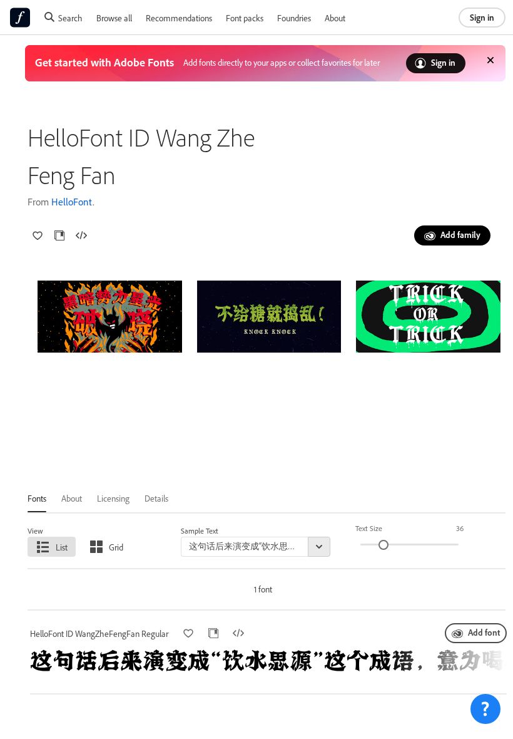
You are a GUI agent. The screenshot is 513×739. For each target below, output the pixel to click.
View (35, 530)
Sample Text (199, 530)
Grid (116, 547)
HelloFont (72, 201)
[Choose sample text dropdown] (319, 547)
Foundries (294, 18)
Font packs (244, 18)
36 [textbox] (460, 528)
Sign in (482, 17)
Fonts (37, 498)
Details (156, 498)
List (62, 547)
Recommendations (179, 18)
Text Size (368, 528)
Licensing (113, 498)
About (335, 18)
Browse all (114, 18)
